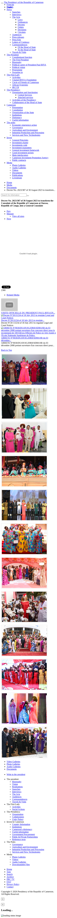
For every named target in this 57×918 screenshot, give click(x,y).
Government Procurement (23, 834)
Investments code (19, 145)
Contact (10, 887)
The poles (11, 122)
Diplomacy (17, 117)
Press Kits (16, 39)
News (9, 9)
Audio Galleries (19, 168)
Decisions (22, 29)
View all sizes (18, 216)
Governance (17, 127)
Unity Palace (17, 819)
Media (9, 163)
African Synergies (20, 85)
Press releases (18, 37)
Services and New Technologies (26, 135)
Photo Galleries (19, 165)
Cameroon (11, 105)
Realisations (17, 787)
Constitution (17, 110)
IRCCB (15, 87)
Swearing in (17, 72)
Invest (9, 137)
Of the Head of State (27, 47)
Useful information (20, 120)
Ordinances (23, 22)
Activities (16, 77)
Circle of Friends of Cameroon (25, 82)
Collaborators (18, 817)
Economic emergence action (24, 125)
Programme (17, 70)
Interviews (16, 14)
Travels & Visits (19, 52)
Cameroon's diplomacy (22, 829)
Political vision (18, 67)
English (10, 7)
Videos (15, 170)
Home (9, 182)
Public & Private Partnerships (25, 837)
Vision (15, 784)
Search (10, 874)
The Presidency (13, 90)
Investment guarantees (22, 147)
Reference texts (19, 839)
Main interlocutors (20, 155)
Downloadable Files (21, 864)
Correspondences (19, 45)
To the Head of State (27, 50)
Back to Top (6, 350)
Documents (17, 173)
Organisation (17, 814)
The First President (20, 60)
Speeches (16, 12)
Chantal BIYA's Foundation (24, 80)
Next (9, 219)
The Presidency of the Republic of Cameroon (23, 2)
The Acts (16, 17)
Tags (9, 872)
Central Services (25, 95)
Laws (20, 19)
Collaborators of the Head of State (27, 102)
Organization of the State (23, 112)
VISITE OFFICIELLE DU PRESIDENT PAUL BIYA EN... (28, 313)
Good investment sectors (23, 152)
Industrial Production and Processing (28, 132)
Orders (21, 27)
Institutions (17, 115)
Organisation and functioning (25, 92)
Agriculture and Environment (25, 130)
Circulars (22, 32)
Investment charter (20, 142)
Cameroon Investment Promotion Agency (30, 157)
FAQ (9, 882)
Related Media (13, 295)
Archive (10, 877)
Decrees (21, 24)
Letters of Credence (20, 42)
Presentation (17, 107)
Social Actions (18, 809)
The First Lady (13, 75)
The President (13, 55)
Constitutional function (22, 57)
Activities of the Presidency (24, 100)
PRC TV (11, 879)
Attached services (25, 97)
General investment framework (25, 150)
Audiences (16, 34)
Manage (10, 214)
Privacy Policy (13, 884)
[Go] (28, 195)
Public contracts (19, 160)
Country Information (21, 824)
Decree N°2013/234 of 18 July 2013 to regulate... (22, 320)
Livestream (17, 178)
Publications (17, 175)
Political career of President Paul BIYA (29, 65)
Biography (16, 62)
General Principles (20, 140)
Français (10, 4)
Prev (9, 211)
